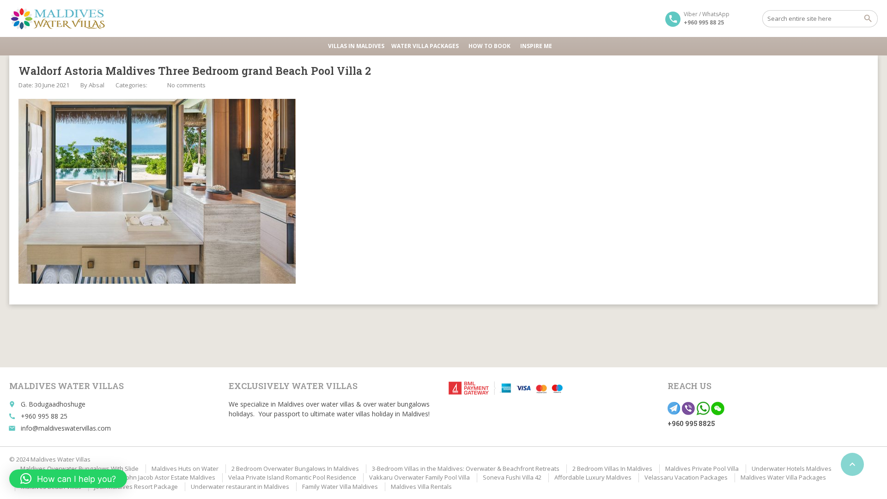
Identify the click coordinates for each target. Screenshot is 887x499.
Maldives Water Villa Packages (783, 477)
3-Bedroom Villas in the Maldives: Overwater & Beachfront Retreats (465, 468)
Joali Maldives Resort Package (136, 486)
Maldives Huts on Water (185, 468)
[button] (68, 478)
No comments (186, 85)
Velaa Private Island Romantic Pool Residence (292, 477)
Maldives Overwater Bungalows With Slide (79, 468)
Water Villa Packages (425, 46)
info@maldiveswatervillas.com (66, 428)
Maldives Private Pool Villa (702, 468)
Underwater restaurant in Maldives (240, 486)
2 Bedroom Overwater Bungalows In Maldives (295, 468)
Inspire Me (536, 46)
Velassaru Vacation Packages (686, 477)
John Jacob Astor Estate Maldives (169, 477)
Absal (96, 85)
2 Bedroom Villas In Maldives (612, 468)
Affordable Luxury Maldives (593, 477)
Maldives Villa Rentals (421, 486)
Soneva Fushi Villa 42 (512, 477)
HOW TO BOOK (489, 46)
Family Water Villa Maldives (340, 486)
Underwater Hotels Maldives (792, 468)
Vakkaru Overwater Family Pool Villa (419, 477)
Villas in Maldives (356, 46)
